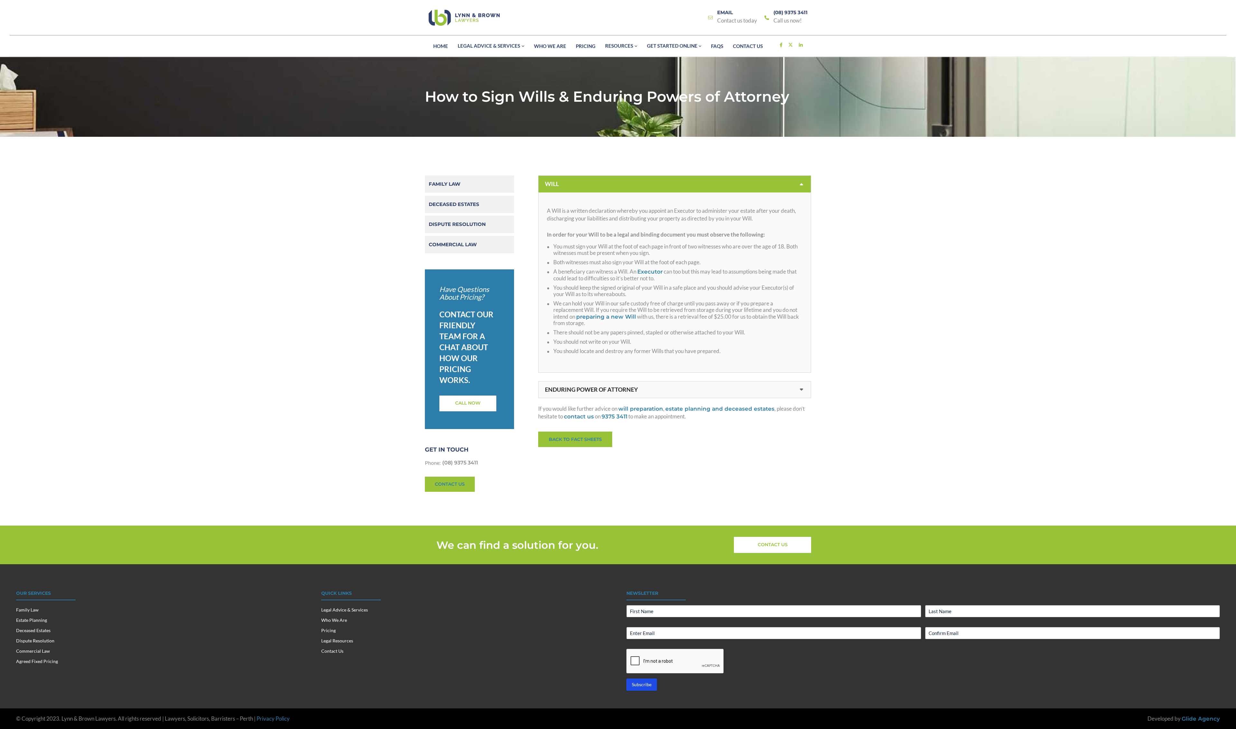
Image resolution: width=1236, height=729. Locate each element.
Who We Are (334, 620)
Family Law (444, 184)
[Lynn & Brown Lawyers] (464, 18)
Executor (650, 271)
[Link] (710, 18)
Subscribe (641, 684)
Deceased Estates (454, 204)
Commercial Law (453, 244)
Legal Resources (337, 640)
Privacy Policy (273, 718)
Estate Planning (31, 620)
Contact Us (332, 651)
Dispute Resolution (457, 224)
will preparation (640, 409)
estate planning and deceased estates (719, 409)
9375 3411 (614, 416)
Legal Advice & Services (344, 609)
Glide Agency (1201, 718)
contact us (579, 416)
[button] (522, 46)
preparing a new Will (606, 316)
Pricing (328, 630)
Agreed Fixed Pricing (37, 661)
